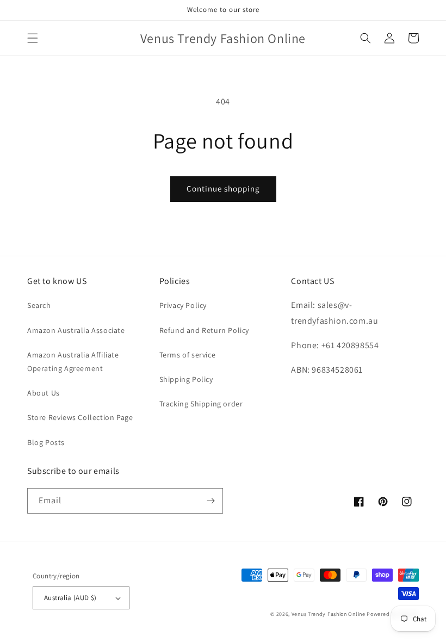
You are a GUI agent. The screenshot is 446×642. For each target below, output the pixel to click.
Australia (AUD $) (70, 597)
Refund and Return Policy (204, 330)
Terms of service (187, 355)
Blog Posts (46, 442)
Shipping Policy (186, 379)
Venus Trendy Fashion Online (329, 614)
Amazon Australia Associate (76, 330)
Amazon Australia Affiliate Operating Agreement (73, 361)
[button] (33, 38)
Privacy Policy (183, 305)
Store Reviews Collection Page (80, 417)
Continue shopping (223, 188)
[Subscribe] (210, 501)
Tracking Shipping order (201, 404)
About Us (43, 393)
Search (39, 305)
